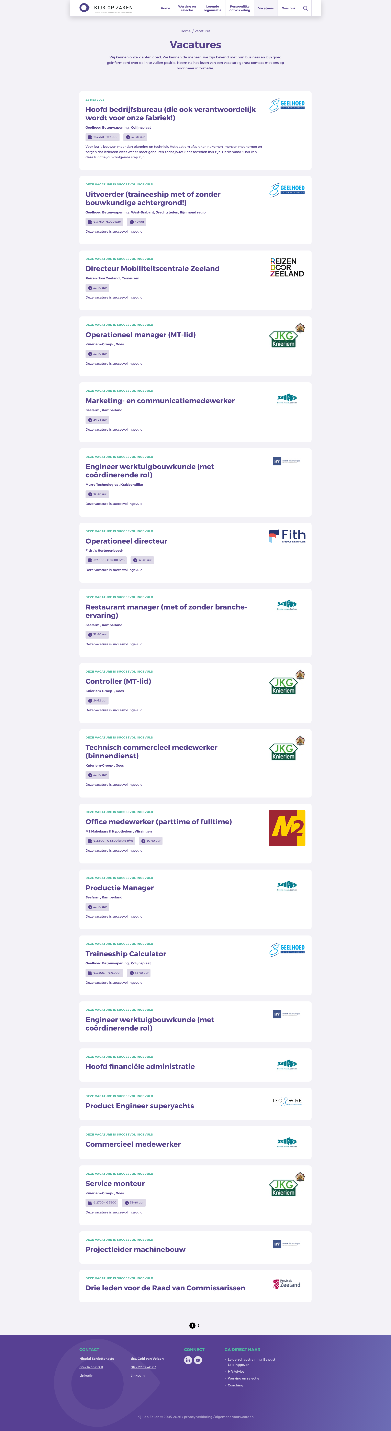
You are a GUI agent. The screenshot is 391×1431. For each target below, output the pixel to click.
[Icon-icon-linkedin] (188, 1360)
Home (165, 8)
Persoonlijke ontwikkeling (240, 8)
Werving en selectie (187, 8)
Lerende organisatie (212, 8)
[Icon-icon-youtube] (198, 1360)
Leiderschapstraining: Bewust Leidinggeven (251, 1362)
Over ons (288, 8)
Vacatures (266, 8)
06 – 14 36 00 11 (91, 1367)
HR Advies (236, 1371)
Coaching (235, 1385)
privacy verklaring (198, 1417)
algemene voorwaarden (234, 1417)
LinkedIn (86, 1375)
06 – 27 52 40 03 (143, 1367)
